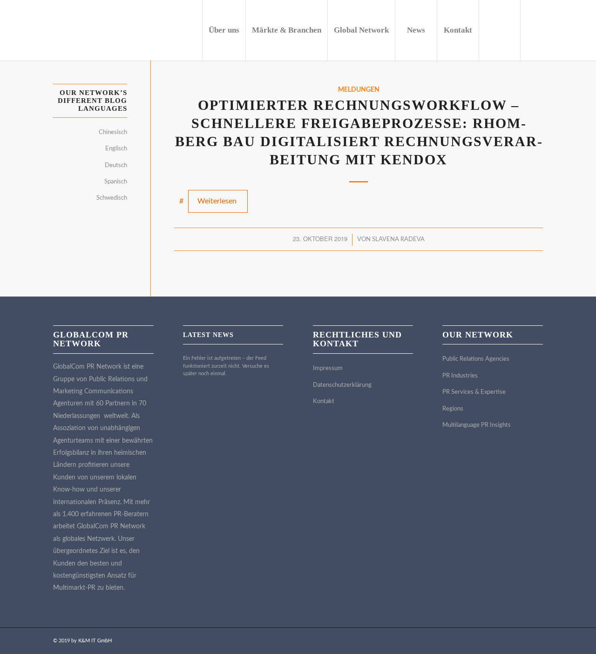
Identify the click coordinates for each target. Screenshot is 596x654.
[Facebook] (577, 30)
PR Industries (460, 376)
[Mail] (563, 30)
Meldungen (358, 89)
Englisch (116, 149)
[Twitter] (549, 30)
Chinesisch (113, 132)
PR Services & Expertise (474, 392)
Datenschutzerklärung (342, 385)
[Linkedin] (535, 30)
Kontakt (323, 401)
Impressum (328, 368)
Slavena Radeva (398, 239)
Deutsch (116, 165)
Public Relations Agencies (475, 359)
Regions (452, 409)
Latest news (208, 334)
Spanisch (115, 182)
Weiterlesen (217, 201)
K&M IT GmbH (95, 640)
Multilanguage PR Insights (476, 425)
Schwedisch (111, 198)
